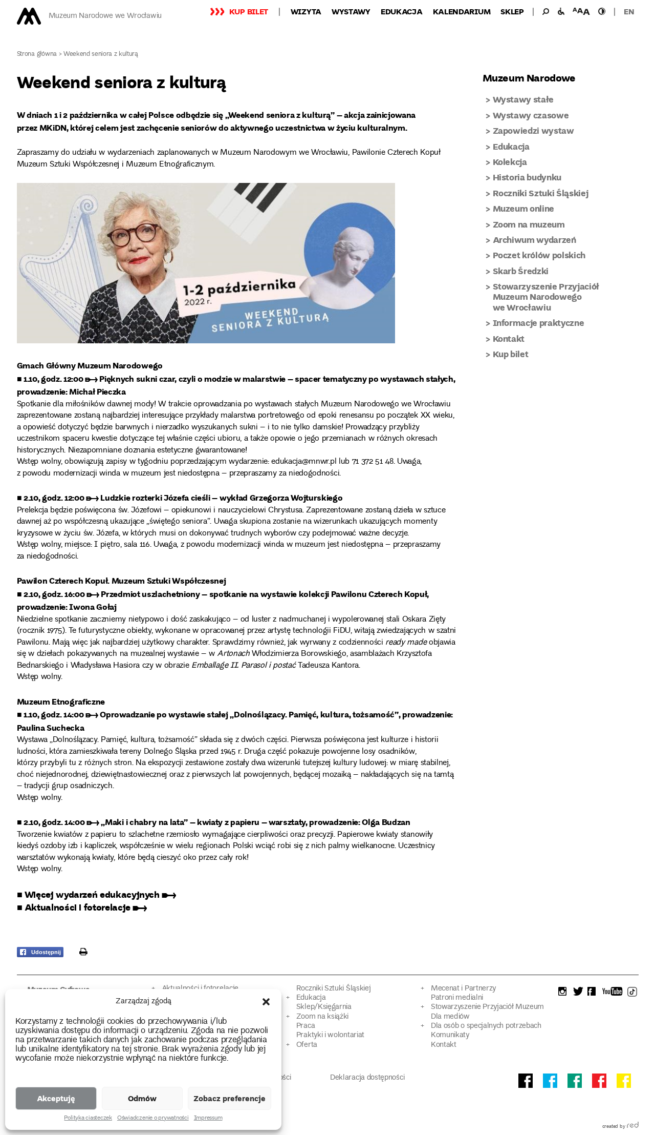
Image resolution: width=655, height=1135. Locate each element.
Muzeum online (524, 208)
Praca (305, 1026)
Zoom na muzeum (529, 224)
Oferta (306, 1045)
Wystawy (351, 11)
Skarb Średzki (521, 270)
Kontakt (509, 338)
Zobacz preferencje (229, 1098)
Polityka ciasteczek (88, 1118)
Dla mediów (450, 1016)
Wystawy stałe (523, 99)
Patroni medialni (457, 998)
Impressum (208, 1118)
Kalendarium (462, 11)
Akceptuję (56, 1098)
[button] (266, 1002)
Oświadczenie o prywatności (153, 1118)
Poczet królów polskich (539, 255)
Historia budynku (527, 177)
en (629, 11)
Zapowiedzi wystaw (533, 130)
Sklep (512, 11)
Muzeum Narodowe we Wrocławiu (105, 16)
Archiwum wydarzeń (534, 239)
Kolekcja (510, 161)
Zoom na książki (322, 1016)
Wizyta (306, 11)
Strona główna (37, 54)
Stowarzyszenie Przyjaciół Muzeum (487, 1007)
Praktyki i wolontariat (330, 1035)
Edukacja (402, 11)
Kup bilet (248, 11)
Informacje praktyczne (538, 322)
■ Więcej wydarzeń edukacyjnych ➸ (96, 894)
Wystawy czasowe (531, 115)
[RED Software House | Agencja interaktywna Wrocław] (633, 1127)
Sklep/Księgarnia (324, 1007)
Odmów (142, 1098)
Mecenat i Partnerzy (463, 988)
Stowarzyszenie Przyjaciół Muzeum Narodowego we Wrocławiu (546, 297)
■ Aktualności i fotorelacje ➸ (82, 907)
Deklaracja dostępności (367, 1077)
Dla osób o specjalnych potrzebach (486, 1026)
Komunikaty (450, 1035)
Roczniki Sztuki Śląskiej (540, 193)
